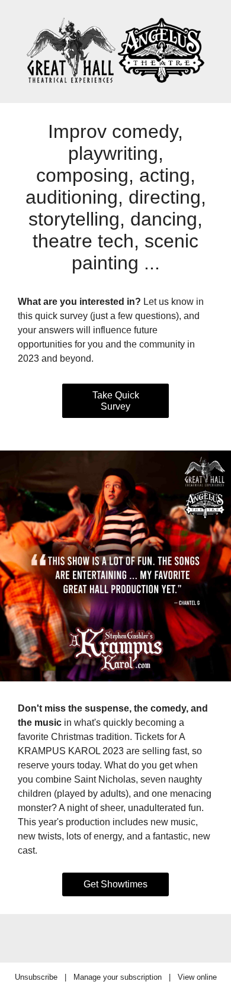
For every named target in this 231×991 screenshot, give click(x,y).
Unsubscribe (36, 977)
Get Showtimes (115, 884)
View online (197, 977)
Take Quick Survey (115, 400)
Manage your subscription (117, 977)
